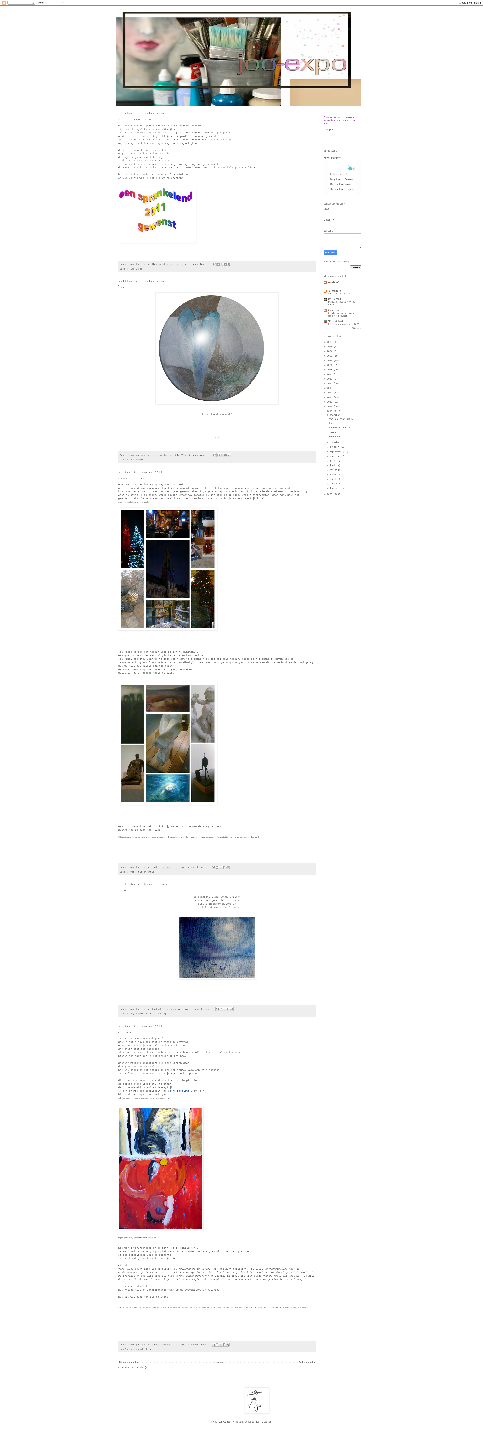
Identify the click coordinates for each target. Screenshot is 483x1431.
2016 (330, 383)
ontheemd (126, 1032)
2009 (330, 494)
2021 (330, 365)
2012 (330, 402)
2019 (330, 374)
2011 (330, 406)
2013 (330, 397)
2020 (330, 369)
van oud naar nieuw (134, 119)
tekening (160, 1014)
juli (333, 461)
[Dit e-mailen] (215, 264)
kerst (121, 287)
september (336, 451)
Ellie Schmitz (336, 321)
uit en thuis (146, 872)
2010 (330, 411)
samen (123, 890)
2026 (330, 342)
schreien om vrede (339, 294)
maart (334, 479)
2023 (330, 356)
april (334, 474)
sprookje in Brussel (132, 478)
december (335, 415)
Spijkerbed (334, 299)
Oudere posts (307, 1362)
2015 (330, 388)
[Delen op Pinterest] (229, 264)
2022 (330, 360)
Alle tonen (356, 328)
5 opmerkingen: (202, 1009)
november (335, 442)
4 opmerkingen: (198, 867)
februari (335, 484)
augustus (335, 456)
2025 (330, 346)
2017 (330, 379)
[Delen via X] (222, 264)
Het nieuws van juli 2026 (343, 324)
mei (332, 470)
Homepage (218, 1362)
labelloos (136, 269)
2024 (330, 351)
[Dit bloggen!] (218, 264)
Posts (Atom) (145, 1367)
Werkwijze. (334, 310)
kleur (149, 1014)
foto (133, 872)
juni (333, 465)
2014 (330, 392)
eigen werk (137, 460)
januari (335, 488)
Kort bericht (333, 157)
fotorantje (334, 291)
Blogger (266, 1422)
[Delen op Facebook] (225, 264)
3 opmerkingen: (199, 264)
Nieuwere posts (128, 1362)
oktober (335, 447)
